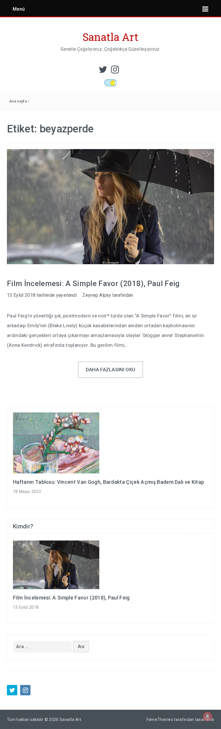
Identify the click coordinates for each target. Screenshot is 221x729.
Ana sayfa (18, 101)
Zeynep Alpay (96, 295)
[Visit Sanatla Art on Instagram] (115, 71)
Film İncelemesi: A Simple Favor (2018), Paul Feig (93, 283)
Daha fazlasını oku (111, 369)
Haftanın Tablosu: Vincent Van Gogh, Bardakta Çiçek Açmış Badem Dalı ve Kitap (108, 482)
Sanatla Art (111, 37)
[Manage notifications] (207, 716)
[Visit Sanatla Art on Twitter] (103, 71)
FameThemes (159, 719)
